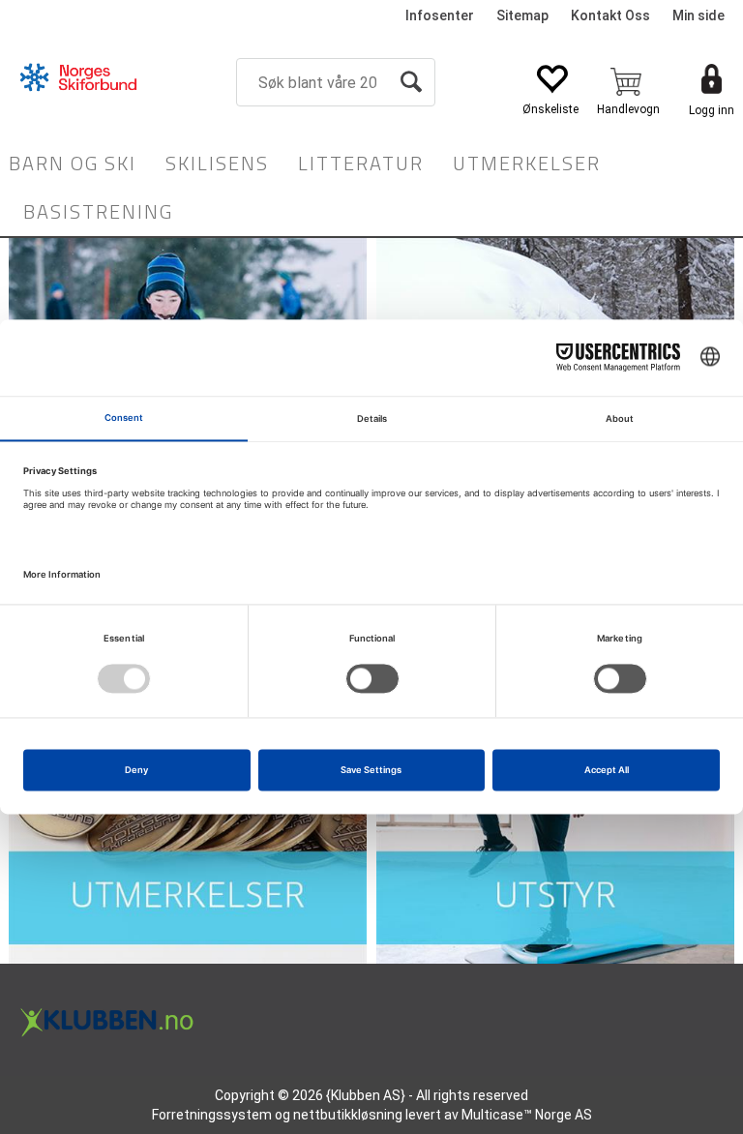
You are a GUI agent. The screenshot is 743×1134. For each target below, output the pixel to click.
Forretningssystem (212, 1114)
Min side (698, 15)
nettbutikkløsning (347, 1114)
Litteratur (361, 163)
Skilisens (217, 163)
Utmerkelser (527, 163)
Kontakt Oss (610, 15)
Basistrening (98, 211)
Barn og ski (72, 163)
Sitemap (522, 15)
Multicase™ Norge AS (526, 1114)
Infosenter (439, 15)
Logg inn (711, 110)
